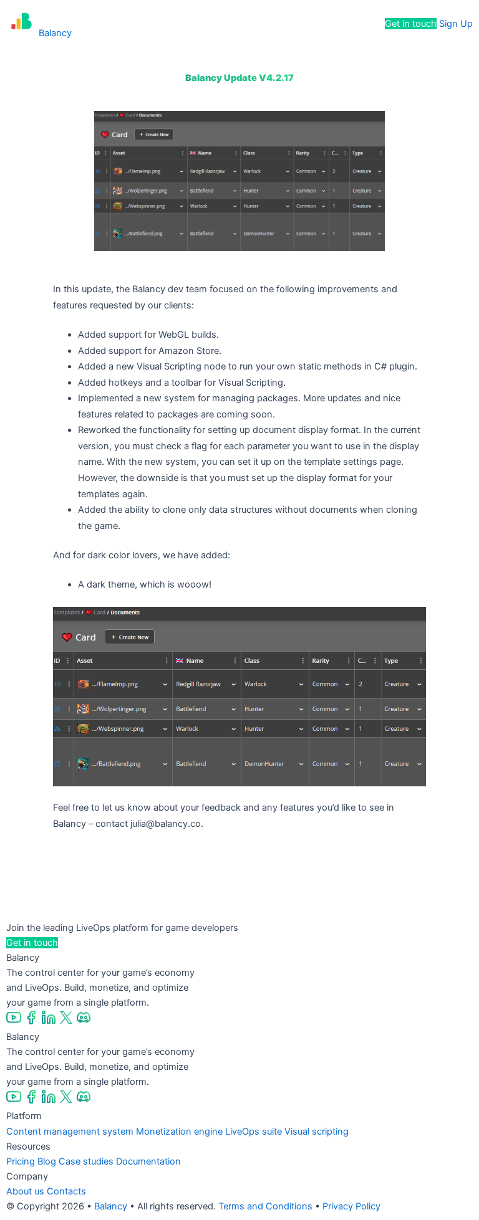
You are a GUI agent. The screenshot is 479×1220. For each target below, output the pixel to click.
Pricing (262, 23)
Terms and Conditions (265, 1206)
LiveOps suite (253, 1131)
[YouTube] (15, 1021)
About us (25, 1191)
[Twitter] (67, 1021)
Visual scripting (316, 1131)
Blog (46, 1161)
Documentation (148, 1161)
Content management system (69, 1131)
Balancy (110, 1206)
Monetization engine (179, 1131)
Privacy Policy (351, 1206)
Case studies (86, 1161)
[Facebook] (32, 1021)
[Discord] (83, 1021)
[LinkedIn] (50, 1021)
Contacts (66, 1191)
